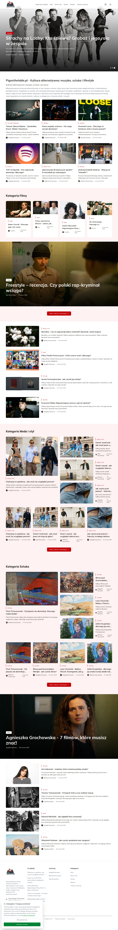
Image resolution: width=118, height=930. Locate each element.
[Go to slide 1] (110, 67)
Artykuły (31, 868)
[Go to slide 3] (114, 68)
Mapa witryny (71, 919)
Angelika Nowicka (11, 54)
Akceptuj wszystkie (22, 924)
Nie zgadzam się (22, 920)
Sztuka (66, 4)
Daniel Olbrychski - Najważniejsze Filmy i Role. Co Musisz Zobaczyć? (36, 888)
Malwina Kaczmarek (55, 876)
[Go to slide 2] (112, 67)
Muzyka (72, 4)
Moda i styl (58, 4)
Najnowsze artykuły (42, 4)
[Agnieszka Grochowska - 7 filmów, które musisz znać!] (59, 726)
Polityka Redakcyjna (60, 919)
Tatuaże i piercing (82, 4)
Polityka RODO (48, 919)
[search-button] (106, 4)
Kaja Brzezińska (11, 295)
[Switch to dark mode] (110, 4)
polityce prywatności (29, 915)
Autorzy (52, 868)
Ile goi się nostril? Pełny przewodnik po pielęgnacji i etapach (35, 880)
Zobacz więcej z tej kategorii (58, 313)
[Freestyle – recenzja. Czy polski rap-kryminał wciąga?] (59, 274)
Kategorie (74, 868)
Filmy (51, 4)
